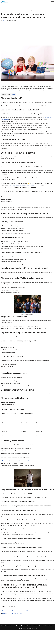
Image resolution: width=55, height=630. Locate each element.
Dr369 (4, 20)
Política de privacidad (6, 625)
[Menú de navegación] (52, 2)
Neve (20, 628)
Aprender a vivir (6, 131)
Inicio (2, 10)
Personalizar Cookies (38, 625)
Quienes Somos (48, 625)
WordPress (34, 628)
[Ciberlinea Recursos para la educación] (5, 2)
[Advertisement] (27, 32)
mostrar (13, 94)
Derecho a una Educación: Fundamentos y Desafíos (21, 185)
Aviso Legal (16, 625)
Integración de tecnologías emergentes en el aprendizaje (15, 460)
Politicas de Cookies (26, 625)
